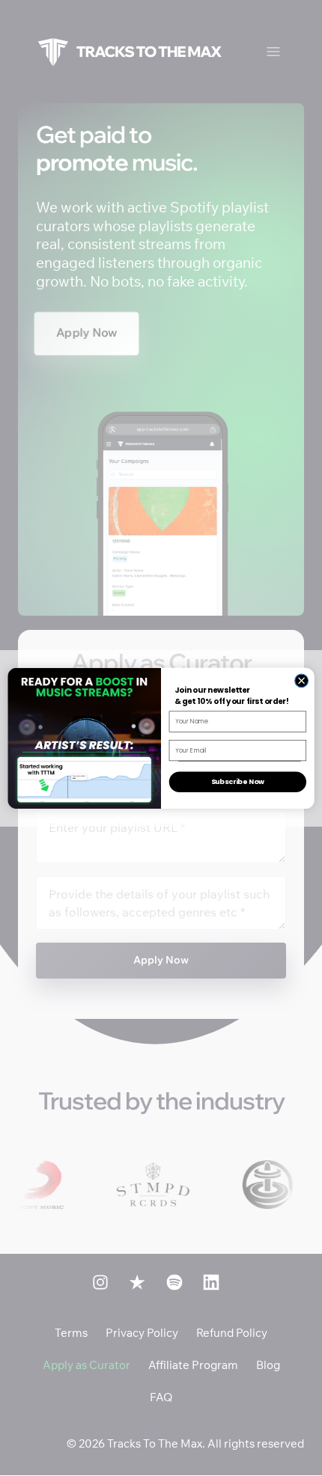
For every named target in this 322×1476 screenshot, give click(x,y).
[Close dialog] (302, 681)
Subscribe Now (238, 781)
